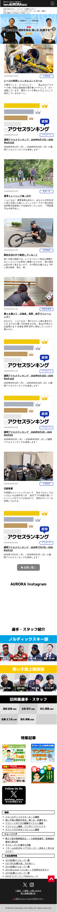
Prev (4, 29)
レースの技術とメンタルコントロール (23, 81)
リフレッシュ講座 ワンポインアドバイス (25, 826)
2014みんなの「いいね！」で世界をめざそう (27, 869)
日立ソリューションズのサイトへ (28, 898)
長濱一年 (46, 191)
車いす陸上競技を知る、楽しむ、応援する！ (26, 820)
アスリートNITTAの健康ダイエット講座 (24, 823)
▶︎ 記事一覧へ (28, 567)
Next (54, 29)
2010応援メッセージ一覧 (17, 873)
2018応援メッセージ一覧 (17, 860)
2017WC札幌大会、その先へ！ (20, 863)
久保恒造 (46, 76)
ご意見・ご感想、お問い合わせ (28, 891)
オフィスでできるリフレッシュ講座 (22, 829)
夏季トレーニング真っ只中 (17, 196)
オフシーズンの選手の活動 (18, 844)
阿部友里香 (46, 309)
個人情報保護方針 (28, 893)
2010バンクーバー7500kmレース (21, 876)
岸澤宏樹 (46, 250)
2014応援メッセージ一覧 (17, 866)
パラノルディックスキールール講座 (22, 816)
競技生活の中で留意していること (21, 255)
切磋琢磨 (8, 488)
